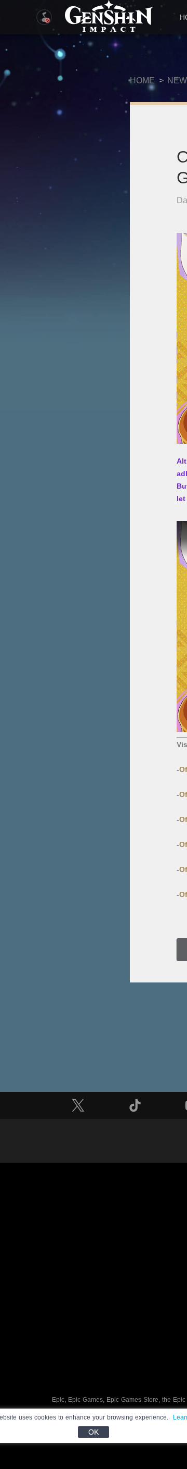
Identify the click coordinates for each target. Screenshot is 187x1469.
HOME (142, 80)
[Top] (143, 1397)
